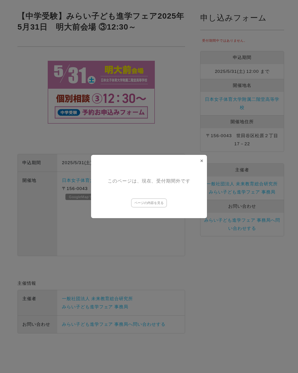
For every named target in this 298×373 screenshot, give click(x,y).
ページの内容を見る (149, 203)
